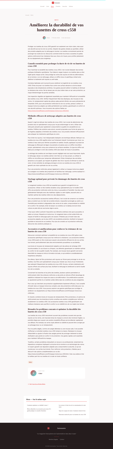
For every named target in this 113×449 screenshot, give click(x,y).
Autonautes (61, 428)
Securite (64, 6)
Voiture (71, 6)
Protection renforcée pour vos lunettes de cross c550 (72, 414)
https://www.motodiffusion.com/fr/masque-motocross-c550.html (48, 111)
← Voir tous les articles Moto (36, 384)
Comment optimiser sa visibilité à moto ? (37, 405)
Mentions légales (53, 439)
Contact (62, 439)
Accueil (42, 6)
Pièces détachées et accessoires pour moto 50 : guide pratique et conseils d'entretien (39, 409)
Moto (52, 6)
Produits (58, 6)
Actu (47, 6)
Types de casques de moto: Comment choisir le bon (72, 410)
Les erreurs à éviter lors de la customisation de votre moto (72, 406)
